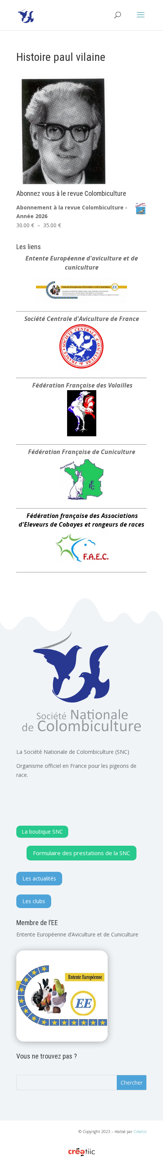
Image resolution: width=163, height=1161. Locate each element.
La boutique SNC (42, 831)
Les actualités (39, 878)
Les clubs (33, 901)
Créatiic (140, 1131)
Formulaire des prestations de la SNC (81, 853)
